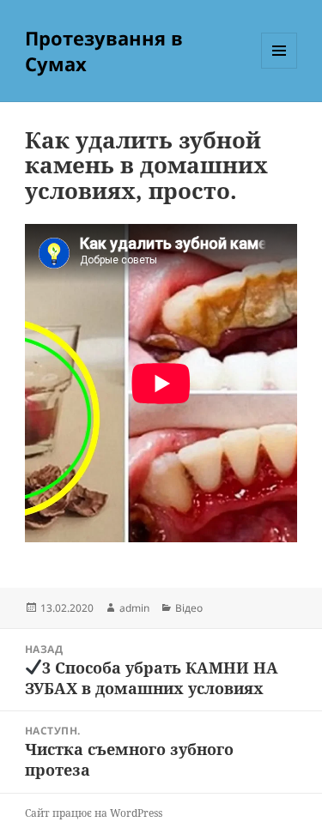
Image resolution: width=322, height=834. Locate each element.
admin (134, 608)
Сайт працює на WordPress (93, 813)
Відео (189, 608)
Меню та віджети (279, 68)
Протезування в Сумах (104, 50)
